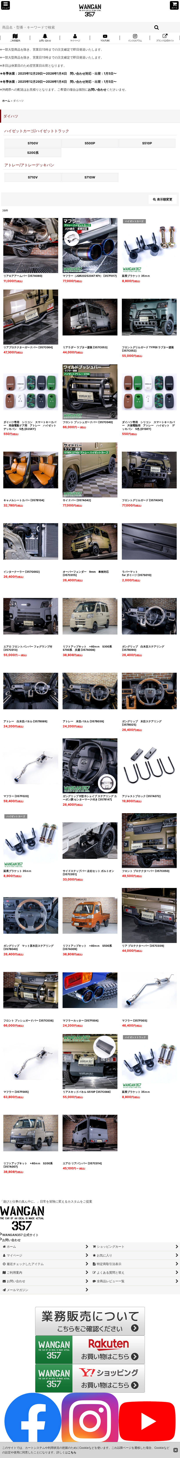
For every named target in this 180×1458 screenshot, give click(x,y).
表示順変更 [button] (164, 199)
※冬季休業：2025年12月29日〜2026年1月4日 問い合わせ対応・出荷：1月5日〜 (58, 73)
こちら (72, 1452)
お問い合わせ (97, 89)
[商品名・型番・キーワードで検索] (156, 27)
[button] (5, 5)
